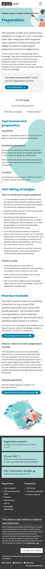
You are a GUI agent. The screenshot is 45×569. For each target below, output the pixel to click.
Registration (8, 483)
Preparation (30, 483)
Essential (7, 563)
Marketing (29, 563)
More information (15, 87)
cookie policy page (33, 543)
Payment (7, 497)
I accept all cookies (31, 550)
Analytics (18, 563)
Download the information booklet (19, 392)
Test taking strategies (13, 112)
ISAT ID (7, 503)
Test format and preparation (22, 106)
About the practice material (16, 335)
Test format (30, 488)
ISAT (16, 4)
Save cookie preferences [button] (34, 565)
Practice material (34, 112)
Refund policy (9, 500)
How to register (10, 488)
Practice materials (33, 494)
